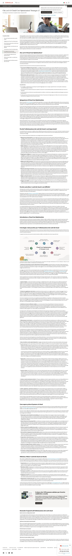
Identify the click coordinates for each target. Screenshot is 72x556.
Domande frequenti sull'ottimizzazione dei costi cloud (10, 61)
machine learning (63, 271)
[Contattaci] (68, 2)
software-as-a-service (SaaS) (33, 193)
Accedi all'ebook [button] (38, 503)
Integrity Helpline (14, 549)
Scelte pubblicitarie (50, 547)
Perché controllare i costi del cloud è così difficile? (11, 47)
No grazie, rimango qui (58, 12)
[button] (3, 2)
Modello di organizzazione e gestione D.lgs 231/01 (31, 547)
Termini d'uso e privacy (12, 547)
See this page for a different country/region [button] (48, 15)
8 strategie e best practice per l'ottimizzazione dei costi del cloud (10, 52)
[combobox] (36, 2)
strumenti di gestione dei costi (56, 482)
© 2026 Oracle (5, 547)
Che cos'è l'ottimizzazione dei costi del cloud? (10, 39)
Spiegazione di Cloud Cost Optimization (11, 41)
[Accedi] (66, 2)
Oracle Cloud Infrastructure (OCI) (53, 458)
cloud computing (29, 102)
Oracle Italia (5, 6)
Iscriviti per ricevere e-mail (7, 549)
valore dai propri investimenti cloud (45, 71)
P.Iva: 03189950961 (20, 547)
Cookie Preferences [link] (43, 547)
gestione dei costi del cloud (48, 271)
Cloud (9, 6)
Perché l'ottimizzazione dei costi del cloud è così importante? (11, 44)
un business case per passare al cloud (28, 407)
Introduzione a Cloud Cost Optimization (11, 49)
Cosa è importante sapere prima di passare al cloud (10, 55)
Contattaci (19, 549)
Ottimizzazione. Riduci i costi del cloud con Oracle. (10, 58)
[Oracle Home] (9, 2)
